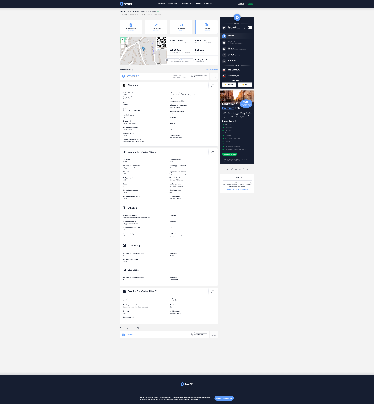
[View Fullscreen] (122, 46)
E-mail (236, 169)
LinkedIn (240, 169)
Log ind (241, 4)
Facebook (243, 169)
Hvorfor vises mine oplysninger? (237, 189)
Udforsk (161, 4)
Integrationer (186, 4)
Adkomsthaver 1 (133, 75)
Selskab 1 (130, 334)
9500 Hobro (146, 15)
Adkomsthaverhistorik (212, 69)
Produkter (172, 4)
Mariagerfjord (134, 15)
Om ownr (208, 4)
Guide (181, 390)
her (199, 399)
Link (232, 169)
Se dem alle (131, 30)
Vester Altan (157, 15)
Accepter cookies (224, 398)
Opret (250, 4)
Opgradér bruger (230, 154)
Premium (228, 108)
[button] (143, 49)
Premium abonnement (187, 60)
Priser (198, 4)
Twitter (247, 169)
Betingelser (190, 390)
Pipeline (231, 84)
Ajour (247, 84)
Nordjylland (123, 15)
